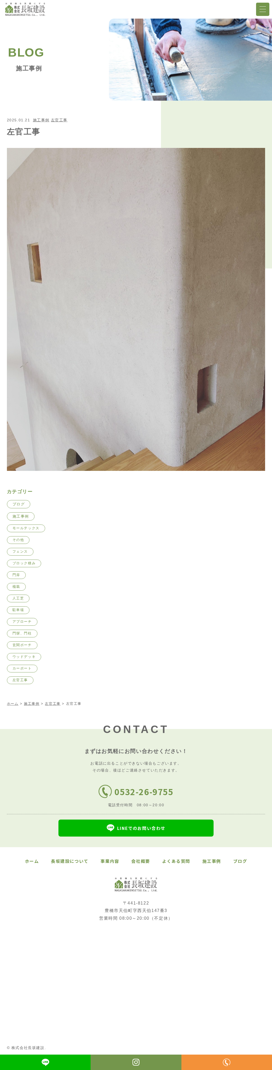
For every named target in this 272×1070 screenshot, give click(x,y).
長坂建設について (69, 861)
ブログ (18, 504)
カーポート (22, 668)
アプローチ (22, 622)
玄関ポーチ (22, 645)
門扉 (16, 575)
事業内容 (109, 861)
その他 (18, 540)
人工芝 (18, 598)
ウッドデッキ (24, 657)
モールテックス (26, 528)
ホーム (32, 861)
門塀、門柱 (22, 633)
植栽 (16, 587)
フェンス (20, 551)
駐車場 (18, 610)
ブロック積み (24, 563)
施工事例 (41, 120)
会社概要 (140, 861)
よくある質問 (176, 861)
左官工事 (59, 120)
